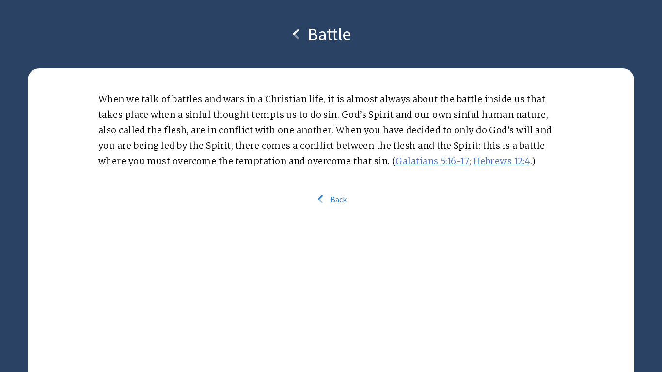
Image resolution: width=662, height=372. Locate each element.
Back (338, 199)
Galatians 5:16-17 (432, 161)
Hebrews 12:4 (501, 161)
